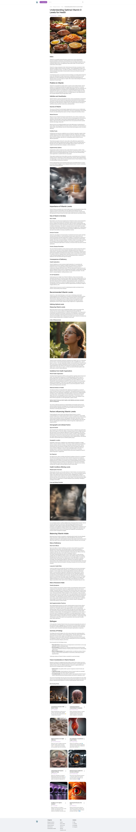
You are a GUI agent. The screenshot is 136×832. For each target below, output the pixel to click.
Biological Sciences (56, 6)
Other (62, 6)
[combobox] (65, 2)
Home (51, 6)
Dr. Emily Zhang (53, 15)
